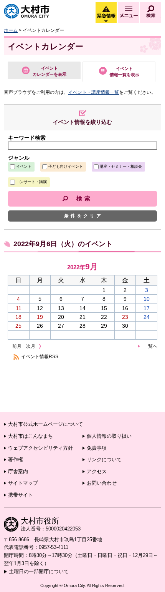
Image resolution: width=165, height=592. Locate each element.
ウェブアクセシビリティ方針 (40, 448)
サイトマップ (23, 483)
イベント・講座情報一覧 (93, 92)
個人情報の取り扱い (109, 436)
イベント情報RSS (39, 356)
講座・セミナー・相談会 (121, 166)
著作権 (15, 459)
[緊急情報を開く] (105, 21)
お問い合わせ (102, 483)
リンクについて (104, 459)
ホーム (11, 30)
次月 (30, 346)
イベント (23, 166)
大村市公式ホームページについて (45, 424)
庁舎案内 (18, 471)
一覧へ (150, 346)
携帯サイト (20, 495)
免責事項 (97, 448)
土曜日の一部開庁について (39, 571)
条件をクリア (83, 215)
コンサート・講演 (31, 182)
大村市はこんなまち (30, 436)
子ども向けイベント (65, 166)
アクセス (97, 471)
